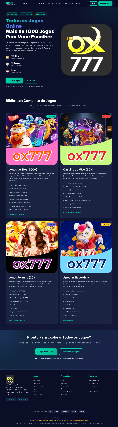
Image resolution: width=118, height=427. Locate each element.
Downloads (92, 386)
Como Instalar (93, 389)
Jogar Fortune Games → (17, 320)
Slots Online (37, 380)
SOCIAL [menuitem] (79, 3)
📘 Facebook (22, 399)
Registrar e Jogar (46, 352)
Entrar (93, 3)
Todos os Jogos (38, 395)
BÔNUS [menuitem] (41, 3)
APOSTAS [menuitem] (69, 3)
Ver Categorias (31, 80)
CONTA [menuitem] (50, 3)
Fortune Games (38, 386)
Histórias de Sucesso (67, 392)
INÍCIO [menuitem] (25, 3)
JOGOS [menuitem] (33, 3)
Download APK (93, 383)
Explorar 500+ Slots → (16, 214)
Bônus (63, 389)
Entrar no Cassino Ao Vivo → (73, 212)
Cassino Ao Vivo (38, 383)
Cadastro (64, 383)
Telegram (64, 395)
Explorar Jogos (14, 81)
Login (62, 380)
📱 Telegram (10, 399)
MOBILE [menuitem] (59, 3)
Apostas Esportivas (39, 389)
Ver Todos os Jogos (71, 352)
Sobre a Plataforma (94, 392)
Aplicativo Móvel (94, 380)
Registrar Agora (105, 3)
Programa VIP (65, 386)
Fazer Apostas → (69, 320)
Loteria (35, 392)
